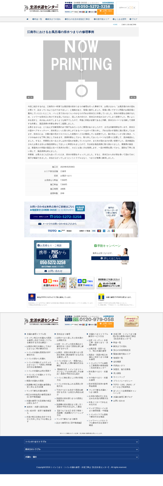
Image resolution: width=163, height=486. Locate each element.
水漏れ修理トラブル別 (36, 334)
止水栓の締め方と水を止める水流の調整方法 (98, 397)
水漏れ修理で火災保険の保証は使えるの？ (38, 402)
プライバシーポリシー (122, 381)
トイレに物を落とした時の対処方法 (69, 379)
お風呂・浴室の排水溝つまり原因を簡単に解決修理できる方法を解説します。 (70, 354)
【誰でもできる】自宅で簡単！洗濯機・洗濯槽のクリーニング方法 (70, 413)
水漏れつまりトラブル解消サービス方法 (98, 335)
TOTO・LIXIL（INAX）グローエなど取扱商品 (124, 386)
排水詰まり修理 (63, 334)
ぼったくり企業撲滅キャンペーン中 (124, 392)
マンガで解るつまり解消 (66, 419)
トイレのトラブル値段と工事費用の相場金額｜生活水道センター (98, 365)
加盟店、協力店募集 (122, 369)
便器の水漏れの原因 (35, 381)
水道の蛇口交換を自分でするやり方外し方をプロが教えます (39, 419)
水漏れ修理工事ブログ (122, 397)
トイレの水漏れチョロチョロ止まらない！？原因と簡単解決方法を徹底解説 (39, 364)
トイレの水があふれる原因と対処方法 (69, 385)
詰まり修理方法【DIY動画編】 (69, 423)
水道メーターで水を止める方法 (98, 403)
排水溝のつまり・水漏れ (98, 373)
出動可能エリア (102, 19)
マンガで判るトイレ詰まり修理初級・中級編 (98, 409)
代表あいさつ (119, 365)
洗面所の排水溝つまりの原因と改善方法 (69, 399)
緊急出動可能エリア (122, 354)
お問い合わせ (55, 271)
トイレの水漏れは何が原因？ (38, 371)
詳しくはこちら (112, 258)
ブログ (134, 19)
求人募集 (117, 373)
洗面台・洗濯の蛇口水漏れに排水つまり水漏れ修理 (98, 357)
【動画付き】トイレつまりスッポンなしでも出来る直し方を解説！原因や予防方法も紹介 (70, 371)
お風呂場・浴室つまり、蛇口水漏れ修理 (97, 350)
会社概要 (117, 362)
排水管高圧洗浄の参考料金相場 (98, 385)
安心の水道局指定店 (122, 350)
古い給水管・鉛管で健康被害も (38, 412)
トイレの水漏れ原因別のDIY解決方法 (38, 353)
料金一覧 (38, 19)
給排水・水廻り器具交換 (37, 407)
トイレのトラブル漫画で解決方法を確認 (98, 415)
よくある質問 (120, 19)
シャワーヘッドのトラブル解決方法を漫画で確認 (98, 423)
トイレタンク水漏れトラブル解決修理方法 (38, 376)
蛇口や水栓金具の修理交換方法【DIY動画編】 (38, 396)
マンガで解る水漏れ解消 (36, 391)
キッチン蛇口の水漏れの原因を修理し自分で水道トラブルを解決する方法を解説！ (39, 340)
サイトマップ (119, 377)
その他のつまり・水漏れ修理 (98, 379)
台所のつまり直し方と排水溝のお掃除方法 (69, 339)
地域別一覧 (118, 358)
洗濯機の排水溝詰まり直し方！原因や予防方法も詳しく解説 (69, 405)
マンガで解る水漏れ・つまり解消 (98, 391)
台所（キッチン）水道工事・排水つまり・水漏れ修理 (98, 342)
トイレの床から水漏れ (35, 359)
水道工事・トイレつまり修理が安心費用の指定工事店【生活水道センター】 (124, 336)
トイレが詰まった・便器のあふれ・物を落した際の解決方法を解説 (70, 363)
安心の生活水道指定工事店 (78, 19)
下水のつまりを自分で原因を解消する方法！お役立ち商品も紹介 (70, 392)
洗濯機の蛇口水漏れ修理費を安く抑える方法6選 (38, 386)
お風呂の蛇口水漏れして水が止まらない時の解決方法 (38, 347)
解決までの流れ (54, 19)
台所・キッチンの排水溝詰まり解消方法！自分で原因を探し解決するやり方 (70, 346)
